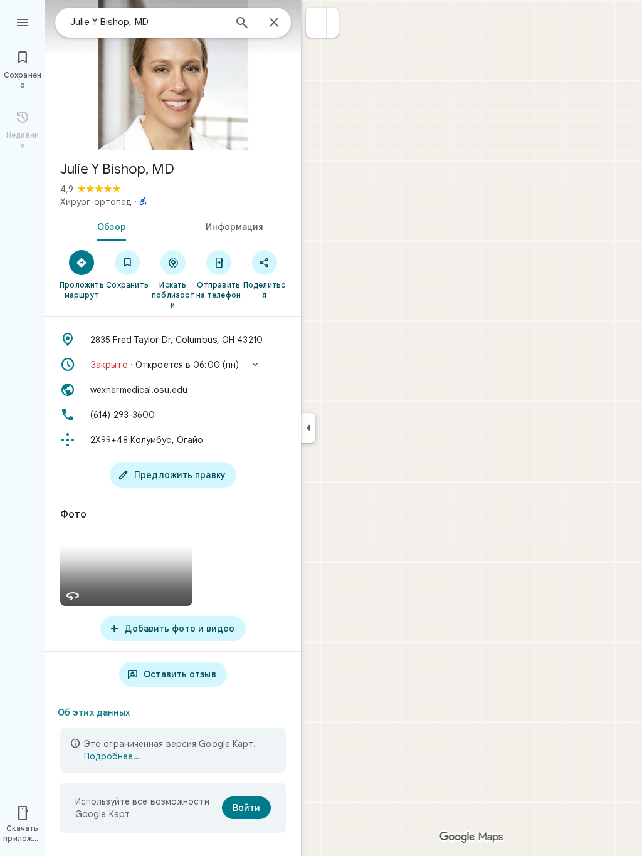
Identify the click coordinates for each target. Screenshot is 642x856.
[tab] (109, 226)
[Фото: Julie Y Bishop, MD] (173, 75)
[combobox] (147, 21)
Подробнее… (111, 756)
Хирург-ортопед (96, 201)
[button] (316, 23)
